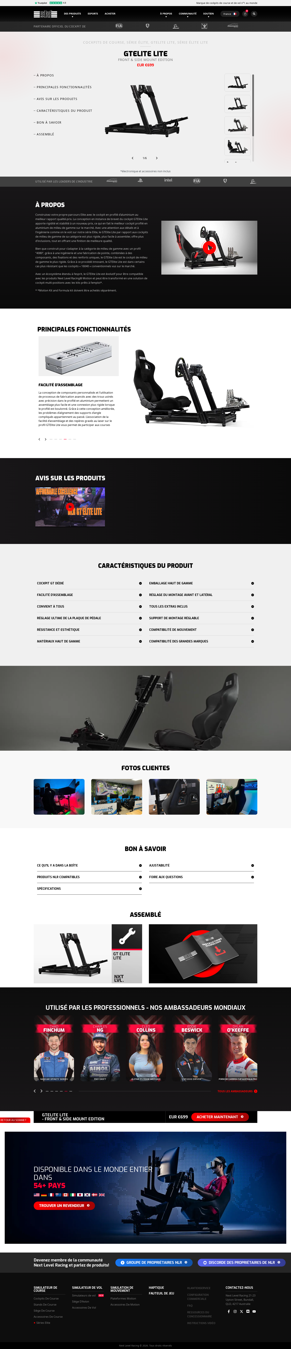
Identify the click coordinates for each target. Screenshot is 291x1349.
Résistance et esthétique (58, 630)
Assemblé (45, 134)
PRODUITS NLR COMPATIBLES (58, 877)
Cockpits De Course (46, 1298)
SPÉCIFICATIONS (49, 889)
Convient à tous (50, 607)
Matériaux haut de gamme (58, 641)
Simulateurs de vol (84, 1295)
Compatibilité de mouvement (173, 630)
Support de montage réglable (174, 618)
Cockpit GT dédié (50, 583)
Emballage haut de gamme (171, 583)
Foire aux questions (166, 877)
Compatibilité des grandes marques (178, 641)
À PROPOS (45, 75)
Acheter (110, 13)
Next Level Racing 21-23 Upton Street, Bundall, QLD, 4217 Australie (240, 1300)
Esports (93, 13)
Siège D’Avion (80, 1301)
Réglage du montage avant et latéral (181, 595)
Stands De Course (45, 1304)
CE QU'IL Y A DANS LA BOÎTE (57, 865)
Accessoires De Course (48, 1317)
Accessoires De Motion (125, 1304)
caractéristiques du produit (64, 111)
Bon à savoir (49, 122)
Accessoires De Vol (84, 1307)
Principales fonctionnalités (64, 87)
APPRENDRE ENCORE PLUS (54, 1074)
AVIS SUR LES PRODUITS (57, 99)
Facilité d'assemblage (55, 595)
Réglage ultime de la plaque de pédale (69, 618)
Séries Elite (43, 1323)
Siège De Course (44, 1310)
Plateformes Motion (123, 1298)
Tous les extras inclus (168, 607)
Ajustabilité (159, 865)
